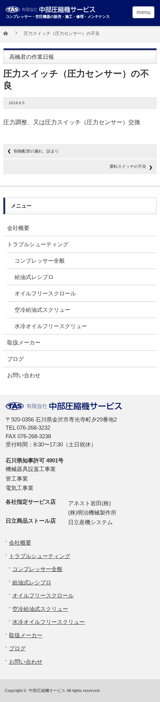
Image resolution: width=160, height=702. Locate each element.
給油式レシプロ (34, 277)
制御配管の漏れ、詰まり (36, 151)
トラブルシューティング (37, 244)
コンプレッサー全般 (40, 260)
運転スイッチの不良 (127, 166)
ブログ (15, 359)
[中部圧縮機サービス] (62, 8)
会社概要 (18, 228)
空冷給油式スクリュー (42, 310)
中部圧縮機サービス (47, 690)
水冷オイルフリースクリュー (51, 326)
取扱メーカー (24, 342)
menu (143, 12)
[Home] (9, 36)
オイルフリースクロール (45, 293)
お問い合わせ (24, 375)
